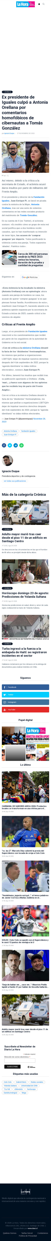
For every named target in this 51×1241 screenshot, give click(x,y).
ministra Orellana (31, 348)
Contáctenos (43, 1233)
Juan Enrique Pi (10, 435)
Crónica (40, 495)
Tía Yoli (7, 1089)
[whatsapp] (21, 445)
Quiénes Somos (9, 1233)
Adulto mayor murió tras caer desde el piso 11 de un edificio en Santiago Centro (24, 537)
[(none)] (7, 460)
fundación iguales (28, 431)
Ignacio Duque (9, 133)
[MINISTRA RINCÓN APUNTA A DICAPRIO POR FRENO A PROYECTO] (32, 744)
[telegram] (15, 445)
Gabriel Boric (21, 1082)
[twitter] (10, 445)
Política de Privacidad (28, 1236)
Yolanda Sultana (10, 1086)
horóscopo (31, 1089)
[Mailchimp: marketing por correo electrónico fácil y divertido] (31, 1069)
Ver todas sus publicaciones (15, 481)
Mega (24, 1093)
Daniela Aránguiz (10, 1093)
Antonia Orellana (10, 431)
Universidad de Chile (29, 1086)
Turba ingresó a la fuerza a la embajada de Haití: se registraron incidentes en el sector (24, 652)
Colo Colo (8, 1082)
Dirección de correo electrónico (17, 1057)
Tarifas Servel (27, 1233)
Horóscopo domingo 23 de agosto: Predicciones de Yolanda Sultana (25, 594)
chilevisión (18, 1089)
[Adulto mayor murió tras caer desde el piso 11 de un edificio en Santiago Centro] (25, 512)
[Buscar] (43, 4)
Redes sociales (37, 1082)
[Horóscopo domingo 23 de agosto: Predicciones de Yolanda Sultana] (25, 571)
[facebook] (4, 445)
